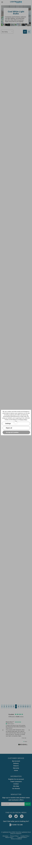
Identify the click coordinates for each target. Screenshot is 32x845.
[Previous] (2, 706)
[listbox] (7, 31)
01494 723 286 (17, 825)
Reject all (9, 428)
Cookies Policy (25, 836)
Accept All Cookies (12, 432)
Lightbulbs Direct (26, 832)
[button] (3, 730)
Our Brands (16, 788)
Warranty (16, 768)
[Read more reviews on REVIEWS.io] (23, 745)
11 (25, 706)
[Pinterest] (21, 816)
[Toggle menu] (2, 2)
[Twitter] (16, 816)
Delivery (16, 763)
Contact (16, 784)
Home (16, 770)
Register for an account (16, 779)
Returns (16, 766)
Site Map (16, 786)
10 (23, 706)
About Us (5, 836)
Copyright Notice (22, 837)
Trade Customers (16, 781)
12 (28, 706)
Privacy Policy (14, 836)
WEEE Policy (9, 837)
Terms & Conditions (16, 838)
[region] (16, 730)
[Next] (30, 706)
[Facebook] (10, 816)
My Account (16, 761)
